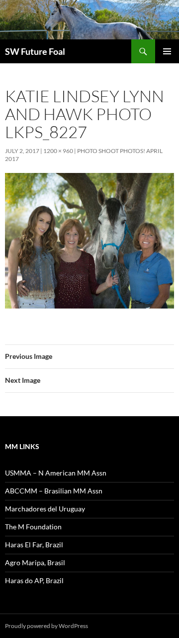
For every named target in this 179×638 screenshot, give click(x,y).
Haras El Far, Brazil (34, 544)
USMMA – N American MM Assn (55, 473)
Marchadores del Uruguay (45, 508)
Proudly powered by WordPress (46, 626)
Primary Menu (167, 51)
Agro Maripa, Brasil (35, 562)
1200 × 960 (58, 151)
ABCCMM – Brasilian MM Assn (53, 490)
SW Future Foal (35, 51)
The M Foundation (33, 526)
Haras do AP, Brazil (34, 580)
